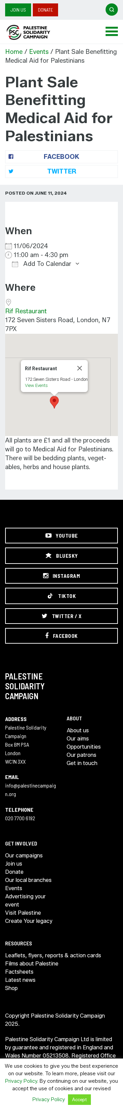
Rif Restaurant (26, 311)
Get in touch (82, 763)
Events (39, 52)
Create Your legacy (28, 921)
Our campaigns (24, 855)
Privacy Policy (21, 1081)
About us (78, 730)
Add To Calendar (46, 264)
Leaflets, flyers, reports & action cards (53, 955)
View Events (36, 385)
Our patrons (81, 755)
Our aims (78, 738)
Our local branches (28, 880)
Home (14, 52)
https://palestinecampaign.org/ (36, 32)
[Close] (79, 368)
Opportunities (84, 747)
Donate (45, 10)
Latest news (20, 980)
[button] (54, 402)
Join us (18, 10)
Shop (11, 988)
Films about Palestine (31, 963)
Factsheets (19, 972)
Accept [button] (79, 1099)
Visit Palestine (23, 913)
